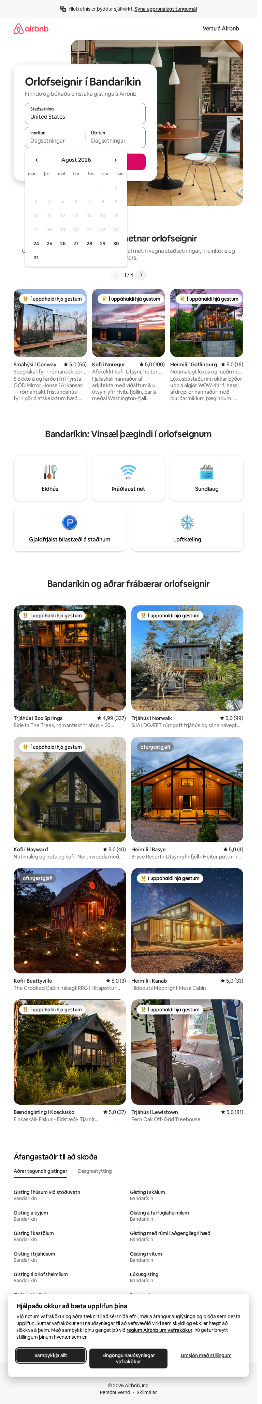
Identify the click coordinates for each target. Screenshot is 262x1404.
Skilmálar (147, 1392)
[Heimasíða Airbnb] (31, 28)
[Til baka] (116, 275)
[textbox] (55, 140)
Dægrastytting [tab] (95, 1171)
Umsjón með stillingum (206, 1355)
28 (89, 243)
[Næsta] (141, 275)
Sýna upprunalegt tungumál (166, 9)
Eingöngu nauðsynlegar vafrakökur (128, 1358)
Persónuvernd (115, 1392)
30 (116, 243)
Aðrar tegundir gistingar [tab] (40, 1171)
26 (63, 243)
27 (76, 243)
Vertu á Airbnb (221, 28)
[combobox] (85, 117)
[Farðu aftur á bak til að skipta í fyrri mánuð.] (37, 160)
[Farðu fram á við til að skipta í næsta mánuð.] (115, 160)
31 (36, 257)
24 (36, 243)
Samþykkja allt (50, 1355)
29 (102, 243)
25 (49, 243)
